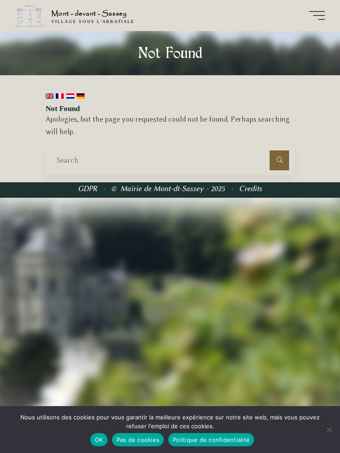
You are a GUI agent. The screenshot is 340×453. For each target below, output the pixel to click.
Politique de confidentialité (211, 439)
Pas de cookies (138, 439)
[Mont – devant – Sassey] (30, 15)
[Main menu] (317, 15)
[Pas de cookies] (329, 429)
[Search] (279, 160)
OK (99, 439)
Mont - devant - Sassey (89, 13)
